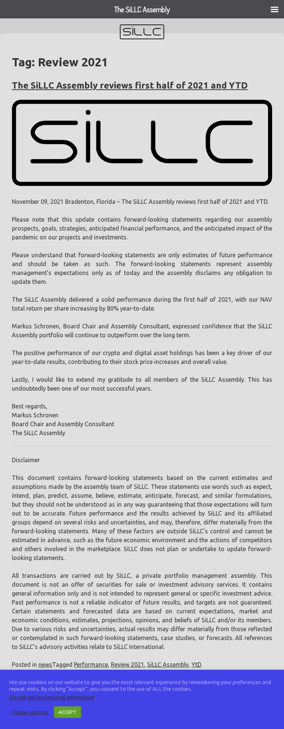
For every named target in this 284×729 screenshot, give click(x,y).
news (45, 664)
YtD (197, 664)
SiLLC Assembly (168, 664)
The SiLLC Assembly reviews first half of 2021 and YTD (130, 85)
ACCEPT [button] (67, 712)
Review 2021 (127, 664)
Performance (91, 664)
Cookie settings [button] (29, 712)
